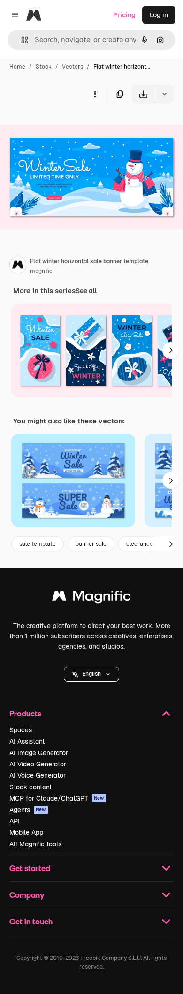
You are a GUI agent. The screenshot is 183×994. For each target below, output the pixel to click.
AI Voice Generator (37, 775)
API (14, 821)
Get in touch (31, 921)
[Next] (170, 350)
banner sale (91, 544)
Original (60, 125)
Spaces (20, 730)
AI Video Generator (37, 764)
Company (26, 895)
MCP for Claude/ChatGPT (56, 798)
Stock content (30, 787)
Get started (29, 868)
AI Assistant (27, 741)
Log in (159, 15)
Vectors (72, 67)
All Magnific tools (35, 844)
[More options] (94, 94)
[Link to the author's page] (17, 266)
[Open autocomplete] (21, 39)
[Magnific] (91, 598)
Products (25, 713)
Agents (27, 810)
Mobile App (26, 832)
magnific (41, 271)
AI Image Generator (38, 753)
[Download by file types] (164, 94)
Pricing (124, 15)
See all (86, 290)
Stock (44, 67)
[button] (91, 674)
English (91, 674)
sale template (37, 544)
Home (17, 67)
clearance (139, 544)
